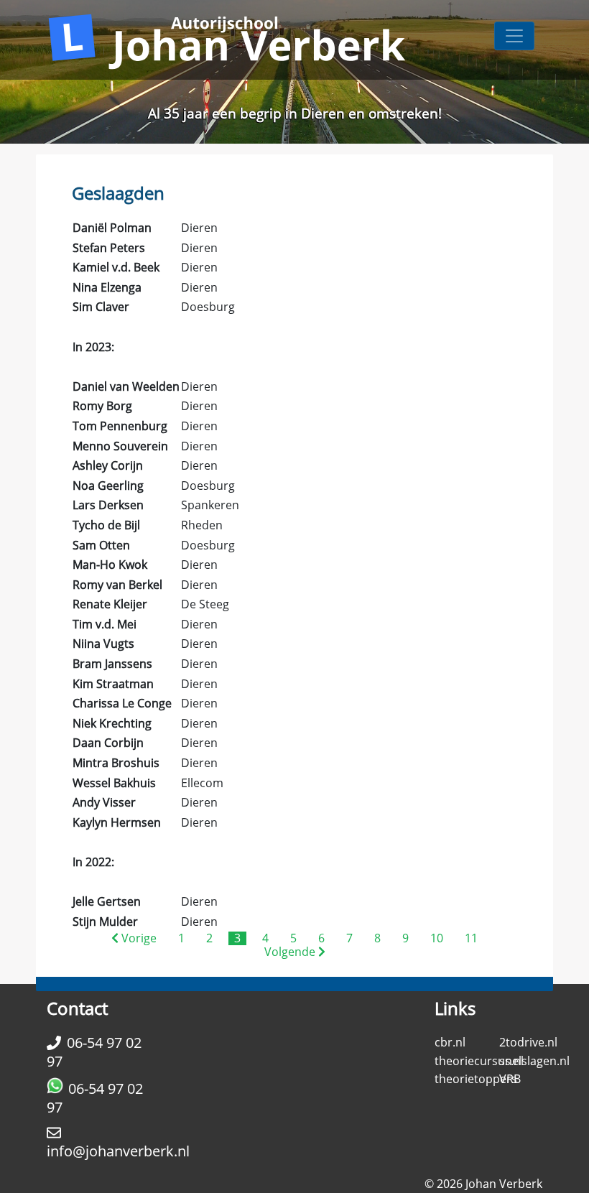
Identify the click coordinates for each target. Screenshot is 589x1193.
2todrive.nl (528, 1042)
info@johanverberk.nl (118, 1151)
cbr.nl (450, 1042)
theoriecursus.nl (479, 1061)
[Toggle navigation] (514, 36)
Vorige (138, 938)
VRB (510, 1079)
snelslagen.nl (534, 1061)
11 (471, 938)
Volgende (291, 952)
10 (436, 938)
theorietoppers (476, 1079)
